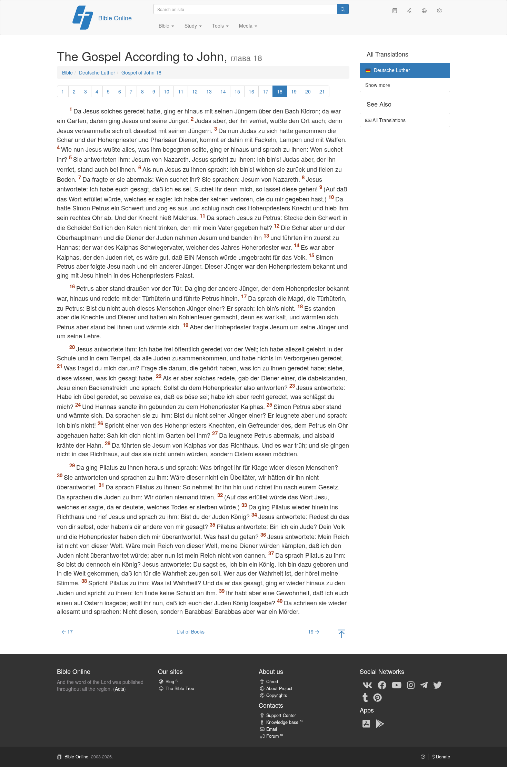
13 (209, 91)
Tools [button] (218, 25)
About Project (279, 688)
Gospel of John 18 (141, 72)
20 (308, 91)
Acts (119, 688)
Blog (172, 681)
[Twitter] (437, 684)
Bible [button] (165, 25)
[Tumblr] (365, 697)
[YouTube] (396, 684)
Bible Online (115, 17)
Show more (377, 84)
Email (271, 729)
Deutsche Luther (97, 72)
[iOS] (366, 723)
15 (237, 91)
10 (166, 91)
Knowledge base (284, 722)
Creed (272, 681)
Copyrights (276, 695)
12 (195, 91)
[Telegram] (424, 684)
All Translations (388, 120)
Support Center (281, 715)
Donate (442, 757)
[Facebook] (382, 684)
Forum (274, 736)
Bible (67, 72)
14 (223, 91)
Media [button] (246, 25)
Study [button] (191, 25)
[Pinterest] (377, 697)
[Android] (380, 723)
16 (251, 91)
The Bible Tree (180, 688)
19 (294, 91)
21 (322, 91)
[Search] (343, 9)
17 (265, 91)
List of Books (191, 631)
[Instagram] (411, 684)
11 (180, 91)
